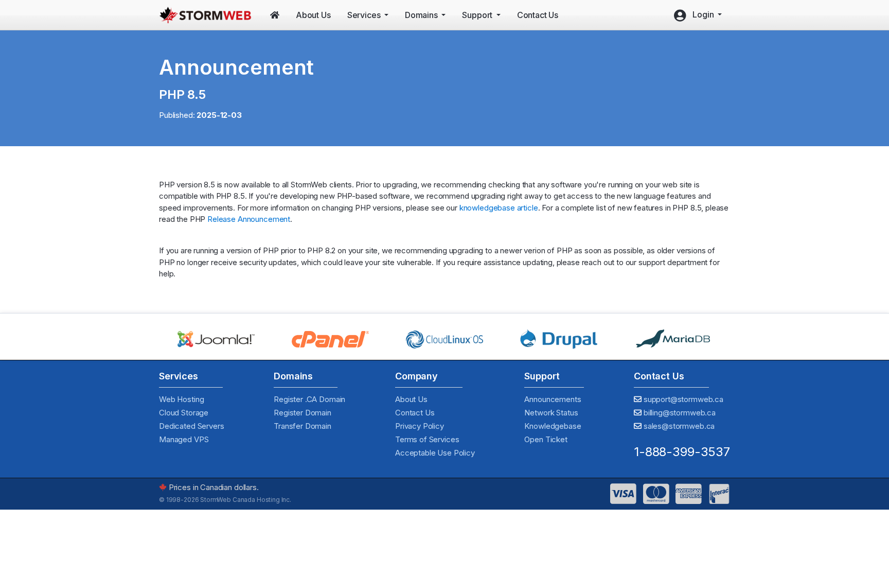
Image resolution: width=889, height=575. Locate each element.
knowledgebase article (498, 208)
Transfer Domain (302, 426)
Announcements (552, 399)
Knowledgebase (552, 426)
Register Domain (302, 412)
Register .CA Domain (309, 399)
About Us (411, 399)
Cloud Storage (183, 412)
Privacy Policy (419, 426)
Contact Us (415, 412)
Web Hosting (181, 399)
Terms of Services (427, 439)
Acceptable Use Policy (435, 453)
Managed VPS (183, 439)
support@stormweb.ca (683, 399)
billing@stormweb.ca (680, 412)
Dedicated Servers (191, 426)
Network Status (551, 412)
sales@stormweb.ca (679, 426)
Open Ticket (545, 439)
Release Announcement (248, 219)
